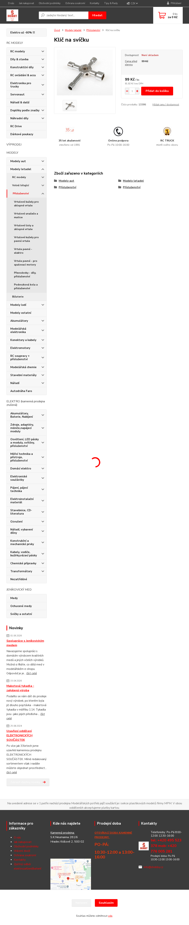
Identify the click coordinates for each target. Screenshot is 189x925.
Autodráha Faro (21, 391)
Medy (14, 598)
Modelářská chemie (23, 367)
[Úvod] (21, 15)
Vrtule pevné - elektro (23, 251)
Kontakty (94, 3)
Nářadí (14, 383)
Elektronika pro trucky (20, 84)
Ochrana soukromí (75, 3)
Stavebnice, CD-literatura (21, 511)
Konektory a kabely (23, 340)
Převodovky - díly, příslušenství (25, 274)
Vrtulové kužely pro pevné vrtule (26, 239)
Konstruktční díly (22, 67)
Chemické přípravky (23, 563)
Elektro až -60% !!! (22, 32)
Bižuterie (17, 296)
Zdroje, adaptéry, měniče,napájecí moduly (22, 428)
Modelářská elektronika (18, 330)
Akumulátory (19, 321)
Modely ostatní (20, 313)
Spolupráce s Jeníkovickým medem (25, 643)
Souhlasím (106, 903)
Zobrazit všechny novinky (25, 782)
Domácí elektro (20, 468)
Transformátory (21, 571)
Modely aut (18, 161)
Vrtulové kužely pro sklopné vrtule (26, 203)
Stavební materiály (23, 375)
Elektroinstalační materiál (22, 500)
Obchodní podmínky (50, 3)
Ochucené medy (21, 606)
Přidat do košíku (157, 91)
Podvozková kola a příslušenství (26, 286)
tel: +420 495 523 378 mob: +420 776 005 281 (166, 846)
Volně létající (20, 185)
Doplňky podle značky (24, 110)
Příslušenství (21, 193)
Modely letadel (20, 169)
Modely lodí (18, 305)
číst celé (31, 673)
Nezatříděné (18, 579)
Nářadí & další (19, 102)
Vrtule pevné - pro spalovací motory (25, 262)
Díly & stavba (19, 59)
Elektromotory (20, 348)
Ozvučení (16, 521)
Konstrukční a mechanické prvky (22, 542)
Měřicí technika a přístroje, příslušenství (21, 457)
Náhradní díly (19, 118)
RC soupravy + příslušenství (20, 357)
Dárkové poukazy (21, 134)
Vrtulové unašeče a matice (26, 215)
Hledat (97, 15)
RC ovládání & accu (23, 75)
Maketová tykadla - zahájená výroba (20, 688)
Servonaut (17, 94)
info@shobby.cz (153, 867)
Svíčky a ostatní (21, 614)
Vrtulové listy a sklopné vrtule (23, 227)
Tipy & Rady (111, 3)
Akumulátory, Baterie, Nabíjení (21, 415)
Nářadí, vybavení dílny (21, 531)
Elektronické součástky (18, 478)
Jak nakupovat (26, 3)
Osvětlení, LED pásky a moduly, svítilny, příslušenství (24, 442)
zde (110, 916)
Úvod (57, 30)
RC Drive (16, 126)
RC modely (17, 51)
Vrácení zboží (22, 851)
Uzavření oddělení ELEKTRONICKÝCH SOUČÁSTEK (19, 735)
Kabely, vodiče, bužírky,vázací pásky (23, 553)
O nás (11, 3)
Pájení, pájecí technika (19, 489)
